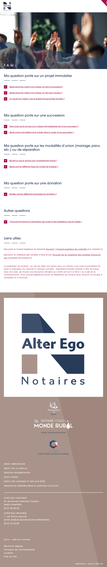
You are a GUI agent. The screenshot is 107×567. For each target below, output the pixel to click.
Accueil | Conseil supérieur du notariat (66, 249)
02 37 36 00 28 (11, 508)
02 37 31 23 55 (11, 523)
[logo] (7, 1)
